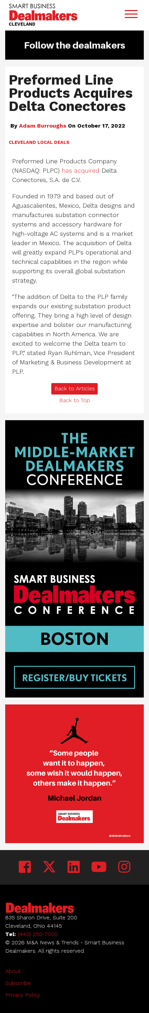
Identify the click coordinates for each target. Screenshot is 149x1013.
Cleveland (22, 142)
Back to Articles (74, 388)
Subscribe (18, 983)
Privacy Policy (22, 995)
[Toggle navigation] (131, 15)
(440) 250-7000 (38, 934)
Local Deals (53, 142)
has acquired (80, 170)
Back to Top (74, 400)
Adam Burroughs (42, 125)
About (13, 971)
